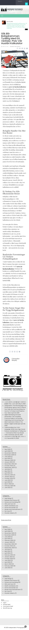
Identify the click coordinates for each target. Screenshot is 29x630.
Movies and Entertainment (12, 509)
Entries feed (6, 604)
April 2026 (7, 451)
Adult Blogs (7, 498)
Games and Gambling (11, 502)
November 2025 (9, 455)
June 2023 (7, 480)
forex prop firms (6, 520)
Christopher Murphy (15, 359)
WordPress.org (7, 608)
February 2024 (8, 475)
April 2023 (7, 482)
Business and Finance (15, 46)
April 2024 (7, 473)
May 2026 (7, 449)
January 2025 (8, 462)
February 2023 (8, 486)
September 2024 (9, 467)
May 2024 (7, 471)
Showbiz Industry (9, 513)
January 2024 (8, 476)
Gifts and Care (8, 504)
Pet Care (7, 511)
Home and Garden (10, 507)
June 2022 (7, 487)
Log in (4, 603)
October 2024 (8, 466)
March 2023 (8, 484)
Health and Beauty (10, 506)
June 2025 (7, 456)
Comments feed (8, 606)
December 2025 (9, 453)
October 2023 (8, 478)
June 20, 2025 (5, 46)
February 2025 (8, 460)
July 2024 (7, 469)
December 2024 (9, 464)
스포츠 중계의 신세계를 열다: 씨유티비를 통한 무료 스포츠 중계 (15, 403)
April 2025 (7, 458)
